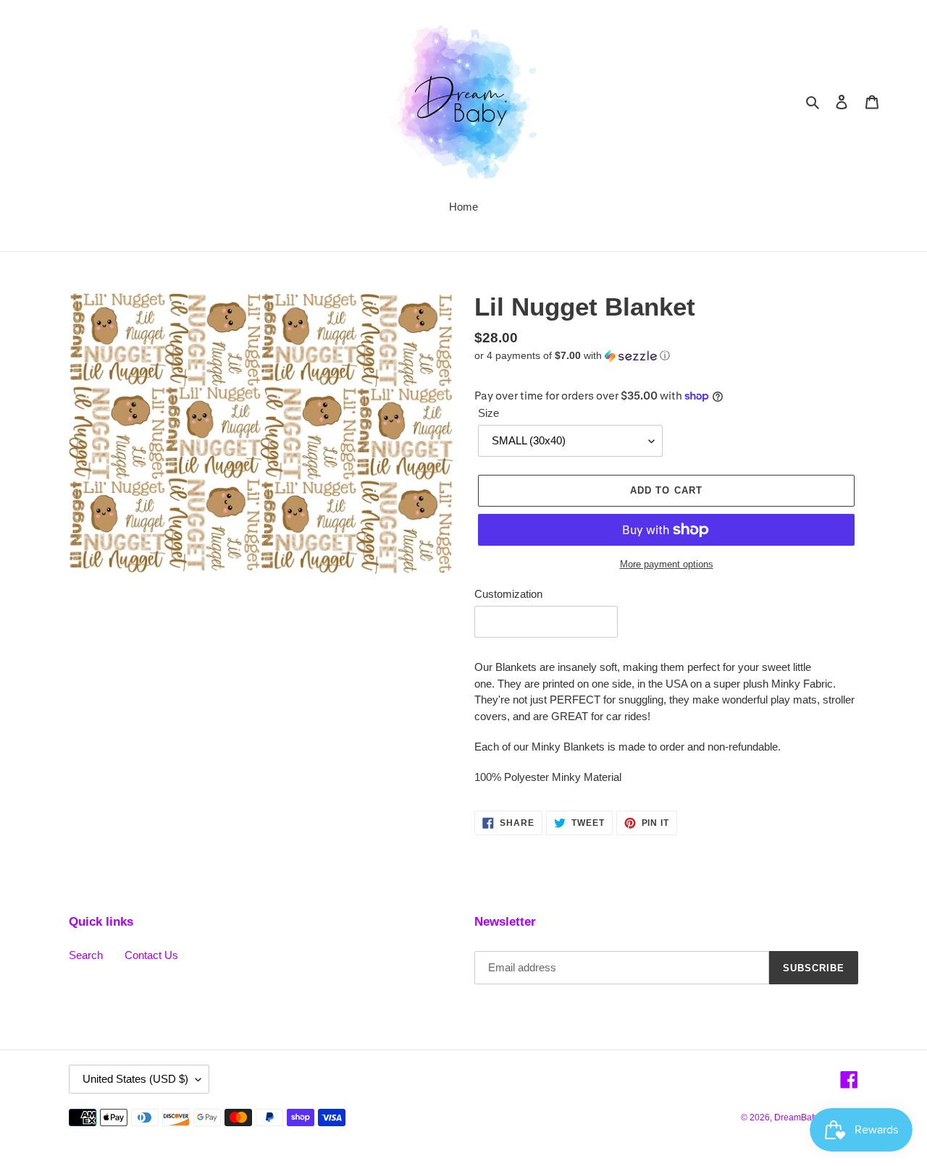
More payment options (666, 564)
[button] (572, 356)
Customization (508, 594)
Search (86, 955)
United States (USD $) (135, 1079)
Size (488, 413)
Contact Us (151, 955)
